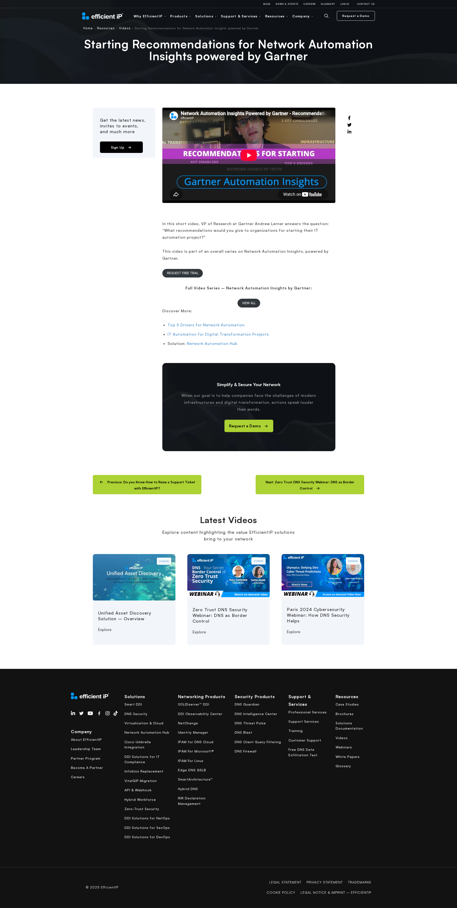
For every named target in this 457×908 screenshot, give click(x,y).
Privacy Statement (325, 882)
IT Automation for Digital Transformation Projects (218, 334)
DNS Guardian (247, 704)
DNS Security (136, 714)
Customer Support (304, 740)
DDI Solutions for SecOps (147, 828)
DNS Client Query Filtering (258, 742)
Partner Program (85, 758)
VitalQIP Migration (140, 781)
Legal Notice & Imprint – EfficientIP (336, 892)
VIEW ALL (249, 303)
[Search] (330, 16)
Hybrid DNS (188, 789)
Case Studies (347, 704)
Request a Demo (355, 16)
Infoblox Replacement (144, 771)
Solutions (204, 16)
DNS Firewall (246, 751)
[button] (147, 484)
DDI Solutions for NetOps (147, 818)
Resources (275, 16)
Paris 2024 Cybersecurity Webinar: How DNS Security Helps (318, 615)
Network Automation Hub (212, 343)
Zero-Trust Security (141, 809)
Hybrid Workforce (140, 799)
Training (295, 731)
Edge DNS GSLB (192, 770)
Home (88, 28)
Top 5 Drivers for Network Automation (206, 325)
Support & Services (240, 16)
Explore (104, 629)
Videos (125, 28)
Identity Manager (193, 732)
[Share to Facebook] (349, 118)
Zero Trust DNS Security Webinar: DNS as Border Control (220, 615)
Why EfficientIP (149, 16)
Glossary (328, 3)
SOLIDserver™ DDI (193, 704)
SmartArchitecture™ (195, 779)
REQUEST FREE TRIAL (182, 273)
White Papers (348, 757)
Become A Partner (87, 768)
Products (179, 16)
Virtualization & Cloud (144, 723)
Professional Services (307, 712)
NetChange (188, 723)
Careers (309, 3)
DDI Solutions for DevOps (147, 837)
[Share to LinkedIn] (350, 131)
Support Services (303, 721)
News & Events (287, 3)
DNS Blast (243, 732)
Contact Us (366, 3)
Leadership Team (86, 749)
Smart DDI (133, 704)
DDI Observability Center (200, 714)
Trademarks (359, 882)
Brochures (345, 714)
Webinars (344, 747)
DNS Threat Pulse (250, 723)
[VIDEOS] (134, 576)
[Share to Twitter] (349, 125)
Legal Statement (285, 882)
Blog (267, 3)
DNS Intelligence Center (256, 714)
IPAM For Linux (191, 761)
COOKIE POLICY (281, 892)
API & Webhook (138, 790)
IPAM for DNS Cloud (196, 742)
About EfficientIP (86, 739)
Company (301, 16)
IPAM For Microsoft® (196, 751)
